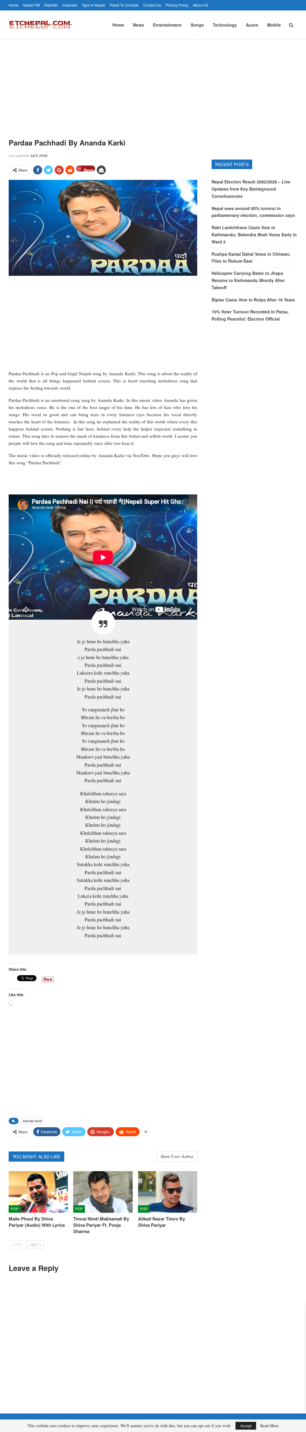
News (138, 25)
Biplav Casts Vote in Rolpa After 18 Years (253, 300)
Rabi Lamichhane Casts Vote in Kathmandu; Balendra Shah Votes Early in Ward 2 (254, 234)
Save (89, 169)
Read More (269, 1426)
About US (200, 4)
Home (14, 4)
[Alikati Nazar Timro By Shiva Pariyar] (167, 1192)
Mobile (274, 25)
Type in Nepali (93, 4)
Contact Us (152, 4)
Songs (197, 25)
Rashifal (51, 4)
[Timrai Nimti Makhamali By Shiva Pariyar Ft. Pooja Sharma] (102, 1192)
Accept (246, 1425)
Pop (14, 1208)
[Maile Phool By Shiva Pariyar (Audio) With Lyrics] (38, 1192)
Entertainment (167, 25)
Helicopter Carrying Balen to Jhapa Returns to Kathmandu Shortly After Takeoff (248, 280)
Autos (252, 25)
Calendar (69, 4)
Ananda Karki (32, 1121)
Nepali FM (31, 4)
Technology (225, 25)
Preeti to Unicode (124, 4)
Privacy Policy (177, 4)
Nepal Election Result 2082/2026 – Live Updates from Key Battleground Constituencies (251, 189)
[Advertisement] (153, 84)
